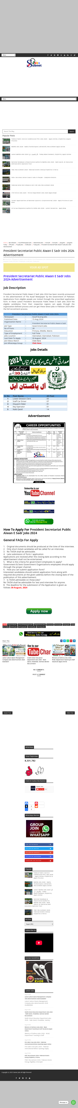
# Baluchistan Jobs (40, 624)
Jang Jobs (62, 242)
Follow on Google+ (33, 852)
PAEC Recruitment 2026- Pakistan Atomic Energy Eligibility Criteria (35, 170)
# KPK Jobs (14, 627)
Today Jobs (36, 244)
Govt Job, (58, 259)
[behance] (67, 55)
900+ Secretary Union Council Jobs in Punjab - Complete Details (34, 177)
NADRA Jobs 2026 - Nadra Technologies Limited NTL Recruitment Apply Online (38, 147)
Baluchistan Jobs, (51, 259)
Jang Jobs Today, (8, 261)
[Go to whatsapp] (73, 1102)
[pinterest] (54, 55)
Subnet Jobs (16, 1072)
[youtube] (64, 55)
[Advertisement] (39, 13)
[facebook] (48, 55)
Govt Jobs (55, 242)
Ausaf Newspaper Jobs (25, 242)
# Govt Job (50, 624)
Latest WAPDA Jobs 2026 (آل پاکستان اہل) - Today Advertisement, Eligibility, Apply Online (41, 154)
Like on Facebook (32, 844)
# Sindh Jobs (32, 627)
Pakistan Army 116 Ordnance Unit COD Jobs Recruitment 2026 (33, 185)
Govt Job (47, 242)
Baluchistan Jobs (38, 242)
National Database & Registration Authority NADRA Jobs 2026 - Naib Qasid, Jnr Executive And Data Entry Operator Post (38, 902)
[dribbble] (61, 55)
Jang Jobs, (70, 259)
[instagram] (71, 55)
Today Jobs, (36, 261)
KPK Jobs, (15, 261)
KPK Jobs (11, 244)
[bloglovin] (58, 55)
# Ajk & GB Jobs (12, 624)
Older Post (70, 713)
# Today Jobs (41, 627)
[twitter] (51, 55)
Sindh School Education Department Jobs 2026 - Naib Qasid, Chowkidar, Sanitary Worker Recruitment (38, 661)
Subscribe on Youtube (33, 860)
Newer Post (7, 713)
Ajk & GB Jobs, (28, 259)
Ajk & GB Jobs (12, 242)
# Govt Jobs (58, 624)
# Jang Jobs (66, 624)
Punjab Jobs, (22, 261)
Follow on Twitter (32, 848)
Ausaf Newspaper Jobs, (39, 259)
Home (5, 242)
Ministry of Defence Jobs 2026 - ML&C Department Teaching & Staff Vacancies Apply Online (63, 660)
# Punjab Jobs (23, 627)
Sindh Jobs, (29, 261)
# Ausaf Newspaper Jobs (25, 624)
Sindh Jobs (28, 244)
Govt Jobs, (65, 259)
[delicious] (74, 55)
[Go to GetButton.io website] (73, 1106)
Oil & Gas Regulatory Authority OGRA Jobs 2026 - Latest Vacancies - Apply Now (39, 208)
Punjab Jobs (19, 244)
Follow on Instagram (33, 856)
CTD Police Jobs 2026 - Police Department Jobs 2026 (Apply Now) (34, 193)
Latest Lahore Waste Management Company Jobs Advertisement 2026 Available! (13, 660)
